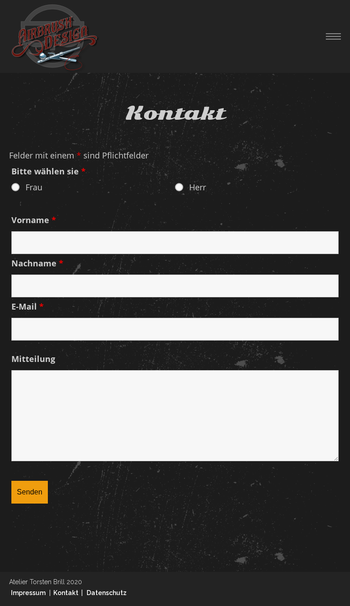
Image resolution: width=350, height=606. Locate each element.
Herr (197, 187)
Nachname (37, 263)
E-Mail (27, 306)
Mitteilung (33, 358)
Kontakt (67, 592)
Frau (34, 187)
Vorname (33, 219)
